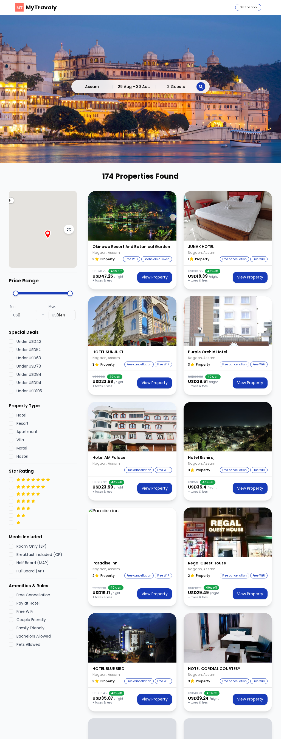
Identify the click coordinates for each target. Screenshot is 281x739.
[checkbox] (11, 341)
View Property (155, 277)
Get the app (248, 7)
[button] (132, 216)
